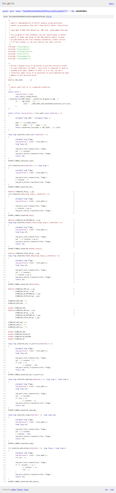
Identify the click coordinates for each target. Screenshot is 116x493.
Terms (26, 489)
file (49, 17)
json (112, 489)
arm (12, 11)
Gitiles (13, 489)
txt (106, 489)
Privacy (19, 489)
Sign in (111, 3)
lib (72, 11)
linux (18, 11)
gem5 (5, 11)
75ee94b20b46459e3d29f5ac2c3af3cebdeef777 (44, 11)
